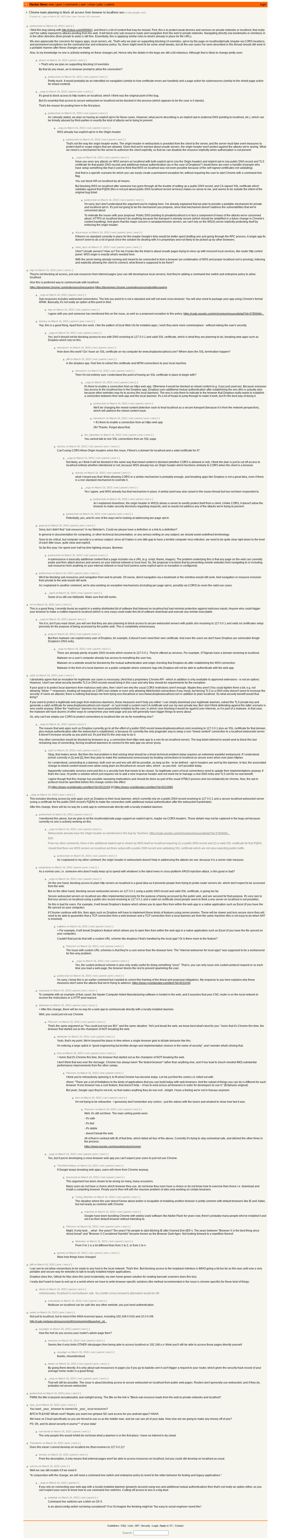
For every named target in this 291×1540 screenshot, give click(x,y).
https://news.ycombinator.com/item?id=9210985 (143, 787)
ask (83, 4)
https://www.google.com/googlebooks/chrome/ (112, 1146)
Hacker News (39, 4)
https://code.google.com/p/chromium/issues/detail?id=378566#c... (223, 313)
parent (72, 60)
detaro (51, 1363)
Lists (130, 1525)
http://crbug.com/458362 (77, 30)
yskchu (34, 1466)
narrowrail (44, 1431)
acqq (50, 634)
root (86, 76)
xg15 (32, 675)
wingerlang (45, 867)
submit (109, 4)
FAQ (123, 1525)
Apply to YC (166, 1525)
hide (69, 16)
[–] (72, 26)
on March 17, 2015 (98, 247)
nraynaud (44, 990)
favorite (81, 16)
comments (71, 4)
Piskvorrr (71, 946)
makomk (89, 1211)
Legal (155, 1525)
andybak (53, 1497)
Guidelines (113, 1525)
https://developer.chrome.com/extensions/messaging (62, 287)
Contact (179, 1525)
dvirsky (43, 321)
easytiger (44, 1329)
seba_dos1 (81, 247)
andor (33, 1312)
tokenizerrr (63, 347)
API (137, 1525)
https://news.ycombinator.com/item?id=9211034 (81, 787)
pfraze (42, 60)
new (51, 4)
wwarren (53, 1340)
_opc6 (51, 593)
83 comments (93, 16)
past (59, 4)
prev (80, 91)
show (91, 4)
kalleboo (61, 926)
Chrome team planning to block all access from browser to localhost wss (77, 12)
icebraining (54, 1300)
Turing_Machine (84, 1197)
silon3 (42, 1289)
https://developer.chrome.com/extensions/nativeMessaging (131, 287)
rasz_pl (34, 1404)
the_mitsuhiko (92, 434)
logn (32, 270)
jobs (100, 4)
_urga (44, 16)
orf (31, 604)
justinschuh (36, 26)
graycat (43, 525)
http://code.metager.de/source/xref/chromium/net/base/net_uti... (68, 1321)
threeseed (71, 1177)
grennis (61, 1252)
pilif (68, 359)
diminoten (44, 1005)
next (68, 26)
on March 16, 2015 (56, 16)
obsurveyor (81, 232)
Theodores (36, 1443)
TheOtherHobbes (66, 1165)
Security (145, 1525)
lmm (59, 1053)
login (263, 4)
